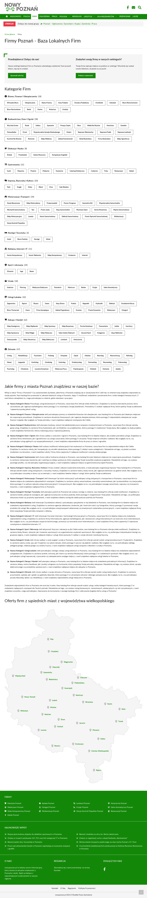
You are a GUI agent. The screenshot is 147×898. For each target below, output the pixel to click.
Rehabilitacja (22, 356)
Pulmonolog (122, 362)
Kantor (40, 109)
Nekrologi (77, 16)
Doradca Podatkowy (81, 103)
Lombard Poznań (83, 803)
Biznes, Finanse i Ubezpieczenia (22, 97)
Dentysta (106, 369)
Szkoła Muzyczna (39, 155)
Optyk (76, 356)
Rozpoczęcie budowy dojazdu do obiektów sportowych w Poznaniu (35, 834)
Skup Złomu (60, 303)
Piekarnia (46, 171)
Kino (51, 187)
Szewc (47, 303)
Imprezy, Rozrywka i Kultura (20, 181)
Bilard (41, 187)
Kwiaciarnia (78, 339)
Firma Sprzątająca (42, 310)
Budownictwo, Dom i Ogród (20, 119)
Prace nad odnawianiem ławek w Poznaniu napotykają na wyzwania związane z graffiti (39, 847)
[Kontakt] (133, 7)
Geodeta (123, 125)
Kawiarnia (59, 171)
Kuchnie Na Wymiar (14, 139)
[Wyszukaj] (139, 7)
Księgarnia (101, 333)
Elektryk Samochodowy (70, 216)
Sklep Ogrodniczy (123, 139)
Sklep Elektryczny (48, 339)
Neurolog (100, 356)
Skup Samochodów (63, 210)
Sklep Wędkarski (32, 326)
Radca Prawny (47, 103)
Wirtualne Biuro (12, 103)
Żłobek (9, 155)
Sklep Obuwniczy (29, 339)
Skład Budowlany (85, 139)
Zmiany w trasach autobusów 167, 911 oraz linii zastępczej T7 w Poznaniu (37, 838)
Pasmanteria (103, 326)
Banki (29, 109)
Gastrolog (62, 362)
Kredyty (65, 109)
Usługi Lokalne (14, 297)
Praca (54, 16)
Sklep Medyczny (46, 333)
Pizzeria (33, 171)
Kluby (30, 187)
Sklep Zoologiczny (13, 326)
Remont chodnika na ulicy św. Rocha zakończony (98, 834)
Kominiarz (110, 125)
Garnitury (129, 326)
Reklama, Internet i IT (17, 249)
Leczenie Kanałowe (41, 369)
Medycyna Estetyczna (40, 287)
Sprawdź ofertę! (17, 75)
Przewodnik (124, 16)
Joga (21, 271)
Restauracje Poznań (119, 811)
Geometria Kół (87, 203)
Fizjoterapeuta (78, 369)
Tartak (27, 125)
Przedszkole (22, 155)
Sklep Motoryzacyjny (14, 216)
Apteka (118, 369)
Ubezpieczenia (30, 103)
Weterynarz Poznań (15, 807)
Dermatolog (92, 362)
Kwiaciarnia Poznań (119, 803)
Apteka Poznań (48, 803)
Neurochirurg (115, 356)
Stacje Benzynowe (13, 203)
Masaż (9, 362)
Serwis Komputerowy (14, 255)
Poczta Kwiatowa (86, 326)
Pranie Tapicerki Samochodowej (96, 216)
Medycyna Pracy (61, 369)
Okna (79, 125)
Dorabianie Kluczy (127, 303)
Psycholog (10, 369)
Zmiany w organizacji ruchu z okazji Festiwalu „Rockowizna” (103, 838)
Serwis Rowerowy (100, 210)
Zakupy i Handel (15, 320)
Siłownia (10, 271)
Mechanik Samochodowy (16, 210)
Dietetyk (93, 369)
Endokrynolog (77, 362)
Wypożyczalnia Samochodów (109, 203)
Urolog (9, 356)
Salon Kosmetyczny (110, 287)
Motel (48, 239)
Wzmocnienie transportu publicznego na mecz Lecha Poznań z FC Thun (107, 842)
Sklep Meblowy (46, 139)
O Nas (62, 888)
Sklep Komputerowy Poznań (18, 811)
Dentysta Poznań (14, 803)
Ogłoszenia (44, 16)
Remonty (31, 139)
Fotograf (125, 310)
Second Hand (86, 333)
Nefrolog (129, 356)
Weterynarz (111, 310)
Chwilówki (99, 103)
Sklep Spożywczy (13, 333)
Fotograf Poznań (48, 807)
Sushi (9, 171)
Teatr (8, 187)
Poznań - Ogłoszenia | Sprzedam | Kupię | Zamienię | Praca (70, 24)
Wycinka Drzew (12, 125)
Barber (83, 287)
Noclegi (37, 239)
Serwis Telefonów (35, 255)
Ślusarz (35, 303)
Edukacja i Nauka (16, 149)
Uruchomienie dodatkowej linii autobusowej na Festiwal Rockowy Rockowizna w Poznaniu (110, 847)
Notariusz (52, 109)
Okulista (87, 356)
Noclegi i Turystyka (16, 233)
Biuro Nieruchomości (130, 103)
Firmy (34, 16)
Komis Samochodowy (47, 216)
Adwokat (112, 103)
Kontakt (57, 870)
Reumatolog (107, 362)
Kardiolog (34, 362)
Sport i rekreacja (15, 265)
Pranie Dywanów (94, 310)
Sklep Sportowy (49, 326)
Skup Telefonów (116, 333)
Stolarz (68, 132)
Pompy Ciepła (65, 125)
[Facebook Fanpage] (127, 7)
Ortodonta (24, 369)
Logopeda (21, 362)
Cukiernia (94, 171)
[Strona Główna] (7, 16)
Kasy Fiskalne (63, 103)
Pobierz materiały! (85, 75)
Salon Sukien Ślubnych (67, 333)
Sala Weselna (64, 187)
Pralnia (73, 303)
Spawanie (50, 125)
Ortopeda (63, 356)
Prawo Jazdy (45, 210)
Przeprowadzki (52, 203)
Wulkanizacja (118, 216)
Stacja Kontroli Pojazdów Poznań (89, 811)
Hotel (9, 239)
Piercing (23, 287)
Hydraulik (99, 303)
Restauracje (118, 171)
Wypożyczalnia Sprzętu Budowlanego (47, 132)
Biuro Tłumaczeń (13, 310)
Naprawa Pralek (105, 132)
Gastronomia (14, 165)
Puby (106, 171)
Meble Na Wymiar (93, 125)
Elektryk (112, 303)
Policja (26, 16)
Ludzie (135, 16)
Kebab (131, 171)
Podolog (51, 356)
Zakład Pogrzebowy (62, 310)
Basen (32, 271)
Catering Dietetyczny (77, 171)
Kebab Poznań (13, 815)
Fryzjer (94, 287)
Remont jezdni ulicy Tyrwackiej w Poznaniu (25, 842)
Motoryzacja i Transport (19, 197)
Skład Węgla (29, 333)
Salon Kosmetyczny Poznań (122, 807)
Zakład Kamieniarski (65, 139)
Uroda (10, 281)
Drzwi (25, 132)
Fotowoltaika (11, 132)
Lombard (64, 339)
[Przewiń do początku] (141, 892)
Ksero (28, 310)
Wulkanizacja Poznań (50, 811)
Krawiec (79, 310)
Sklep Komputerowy (55, 255)
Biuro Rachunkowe (13, 109)
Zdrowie (12, 349)
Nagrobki (86, 303)
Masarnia (20, 171)
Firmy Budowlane (104, 139)
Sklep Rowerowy (68, 326)
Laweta (30, 216)
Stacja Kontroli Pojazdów (16, 223)
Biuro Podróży (22, 239)
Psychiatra (37, 356)
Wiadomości (15, 16)
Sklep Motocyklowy (33, 203)
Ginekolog (48, 362)
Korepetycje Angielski (59, 155)
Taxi (32, 210)
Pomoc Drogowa (70, 203)
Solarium (10, 287)
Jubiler (116, 326)
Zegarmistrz (11, 303)
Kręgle (19, 187)
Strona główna (10, 34)
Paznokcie (57, 287)
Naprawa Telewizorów (85, 132)
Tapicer (24, 303)
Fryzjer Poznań (82, 807)
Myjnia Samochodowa (121, 210)
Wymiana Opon (82, 210)
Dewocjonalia (12, 339)
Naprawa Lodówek (124, 132)
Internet (85, 255)
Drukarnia (71, 255)
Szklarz (38, 125)
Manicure (71, 287)
